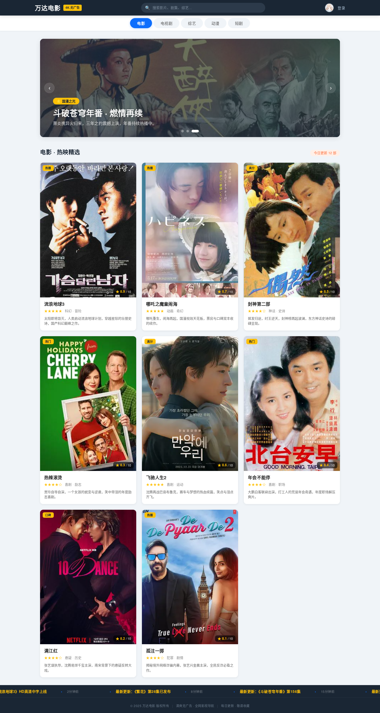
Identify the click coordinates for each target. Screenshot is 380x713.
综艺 (192, 23)
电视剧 (166, 23)
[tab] (184, 131)
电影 (141, 23)
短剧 (239, 23)
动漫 (215, 23)
